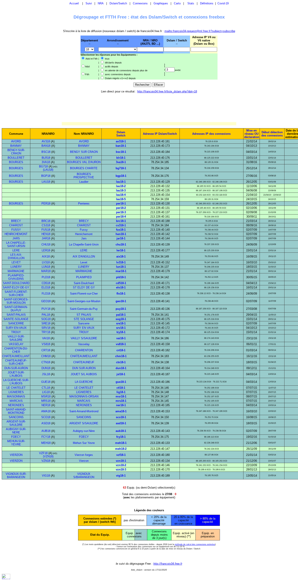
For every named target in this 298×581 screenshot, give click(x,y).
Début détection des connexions (272, 134)
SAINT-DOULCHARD (16, 283)
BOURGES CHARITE (84, 168)
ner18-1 (121, 405)
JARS (16, 238)
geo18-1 (121, 301)
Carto (177, 3)
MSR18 (46, 396)
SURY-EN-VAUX (16, 327)
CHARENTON (84, 350)
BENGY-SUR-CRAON (16, 151)
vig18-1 (121, 475)
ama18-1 (121, 411)
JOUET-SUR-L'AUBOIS (16, 374)
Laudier (83, 181)
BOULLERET (16, 157)
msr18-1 (121, 396)
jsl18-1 (120, 374)
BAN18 (45, 145)
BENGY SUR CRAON (84, 151)
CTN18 (45, 362)
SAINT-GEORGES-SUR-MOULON (16, 301)
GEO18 (46, 301)
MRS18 (46, 400)
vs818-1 (121, 344)
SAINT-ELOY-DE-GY (16, 287)
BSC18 (45, 151)
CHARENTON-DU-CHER (16, 350)
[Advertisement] (58, 57)
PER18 (45, 203)
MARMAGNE (16, 271)
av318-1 (121, 141)
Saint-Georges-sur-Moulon (83, 301)
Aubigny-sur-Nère (84, 431)
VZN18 (45, 460)
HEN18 (45, 234)
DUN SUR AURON (84, 368)
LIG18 (46, 392)
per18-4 (121, 216)
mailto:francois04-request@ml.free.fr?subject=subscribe (199, 31)
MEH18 (46, 443)
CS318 (46, 225)
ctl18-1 (120, 387)
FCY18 (45, 436)
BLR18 (46, 157)
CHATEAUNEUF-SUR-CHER (16, 362)
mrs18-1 (121, 400)
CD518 (46, 283)
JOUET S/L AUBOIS (84, 374)
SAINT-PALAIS (16, 314)
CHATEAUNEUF (83, 362)
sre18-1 (121, 323)
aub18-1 (121, 431)
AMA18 (46, 411)
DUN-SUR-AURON (16, 368)
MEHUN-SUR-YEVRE (16, 443)
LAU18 (46, 181)
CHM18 (46, 356)
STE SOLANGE (84, 319)
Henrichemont (83, 234)
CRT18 (45, 350)
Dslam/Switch (118, 3)
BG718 (43, 166)
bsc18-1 (121, 151)
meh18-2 (121, 448)
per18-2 (121, 208)
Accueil (74, 3)
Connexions (140, 3)
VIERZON (16, 455)
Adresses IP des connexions (211, 133)
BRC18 (45, 221)
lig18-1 (120, 392)
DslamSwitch (120, 134)
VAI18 (46, 338)
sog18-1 (121, 319)
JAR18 (46, 238)
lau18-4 (121, 194)
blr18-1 (120, 157)
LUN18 (46, 266)
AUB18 (45, 431)
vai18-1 (121, 338)
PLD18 (46, 277)
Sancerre (83, 323)
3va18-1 (121, 162)
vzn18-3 (121, 469)
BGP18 (45, 175)
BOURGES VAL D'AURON (84, 162)
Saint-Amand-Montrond (83, 411)
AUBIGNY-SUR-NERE (16, 431)
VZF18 (43, 453)
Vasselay (84, 344)
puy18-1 (121, 308)
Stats (190, 3)
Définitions (206, 3)
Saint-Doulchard (84, 283)
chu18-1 (121, 244)
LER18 (46, 250)
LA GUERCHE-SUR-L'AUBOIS (16, 381)
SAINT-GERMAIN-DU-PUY (16, 308)
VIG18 (46, 475)
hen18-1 (121, 234)
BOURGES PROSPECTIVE (84, 175)
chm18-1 (121, 356)
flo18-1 (120, 293)
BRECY (16, 221)
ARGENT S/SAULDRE (83, 423)
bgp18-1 (121, 175)
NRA (101, 3)
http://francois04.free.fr (167, 563)
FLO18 (46, 293)
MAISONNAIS (16, 396)
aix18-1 (121, 256)
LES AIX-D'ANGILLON (16, 256)
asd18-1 (121, 423)
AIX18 (46, 256)
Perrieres (83, 203)
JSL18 (46, 374)
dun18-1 (121, 368)
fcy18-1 (121, 436)
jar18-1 (120, 238)
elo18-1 (121, 287)
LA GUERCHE (84, 381)
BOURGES (16, 162)
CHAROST (16, 225)
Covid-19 (223, 3)
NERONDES (16, 405)
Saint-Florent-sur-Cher (84, 293)
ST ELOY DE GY (84, 287)
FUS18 (45, 229)
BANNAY (16, 145)
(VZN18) (48, 456)
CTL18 (46, 387)
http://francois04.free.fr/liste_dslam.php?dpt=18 (167, 91)
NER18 (45, 405)
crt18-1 (120, 350)
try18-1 (120, 332)
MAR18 (46, 271)
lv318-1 (121, 262)
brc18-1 (121, 221)
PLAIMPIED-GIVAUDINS (16, 277)
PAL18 (46, 314)
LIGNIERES (16, 392)
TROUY (16, 332)
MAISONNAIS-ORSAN (83, 396)
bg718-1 (121, 168)
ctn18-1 (121, 362)
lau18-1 (121, 181)
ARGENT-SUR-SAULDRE (16, 423)
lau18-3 (121, 190)
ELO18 (45, 287)
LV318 (46, 262)
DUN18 (45, 368)
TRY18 (45, 332)
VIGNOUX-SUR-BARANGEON (16, 475)
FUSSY (16, 229)
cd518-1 (121, 283)
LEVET (16, 262)
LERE (16, 250)
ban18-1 (121, 145)
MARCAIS (16, 400)
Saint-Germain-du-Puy (84, 308)
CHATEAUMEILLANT (16, 356)
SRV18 (45, 327)
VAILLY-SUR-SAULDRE (16, 338)
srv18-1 (121, 327)
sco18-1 (121, 417)
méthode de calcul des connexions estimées (195, 544)
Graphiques (161, 3)
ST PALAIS (84, 314)
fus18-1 (121, 229)
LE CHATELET (16, 387)
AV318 (46, 141)
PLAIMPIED (84, 277)
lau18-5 (121, 199)
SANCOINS (16, 417)
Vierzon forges (84, 455)
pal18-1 (121, 314)
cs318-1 (121, 225)
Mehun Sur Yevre (84, 443)
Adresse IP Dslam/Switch (160, 133)
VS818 (46, 344)
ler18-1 (120, 250)
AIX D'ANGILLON (84, 256)
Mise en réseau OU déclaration (251, 134)
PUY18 (45, 308)
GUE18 (45, 381)
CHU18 (45, 244)
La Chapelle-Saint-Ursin (84, 244)
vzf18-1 (121, 455)
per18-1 (121, 203)
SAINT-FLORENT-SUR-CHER (16, 293)
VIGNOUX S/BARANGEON (83, 475)
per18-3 (121, 212)
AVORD (16, 141)
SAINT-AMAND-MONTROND (16, 411)
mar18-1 (121, 271)
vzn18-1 (121, 460)
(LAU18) (48, 169)
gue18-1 (121, 381)
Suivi (89, 3)
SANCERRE (16, 323)
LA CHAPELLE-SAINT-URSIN (16, 244)
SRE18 (45, 323)
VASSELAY (16, 344)
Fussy (84, 229)
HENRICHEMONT (16, 234)
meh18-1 (121, 443)
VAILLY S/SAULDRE (84, 338)
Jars (84, 238)
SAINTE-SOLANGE (16, 319)
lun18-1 (121, 266)
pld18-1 (121, 277)
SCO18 (45, 417)
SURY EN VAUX (83, 327)
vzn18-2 (121, 465)
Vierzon (84, 460)
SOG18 (46, 319)
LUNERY (16, 266)
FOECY (16, 436)
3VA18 (46, 162)
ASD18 (45, 423)
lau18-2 (121, 186)
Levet (83, 262)
